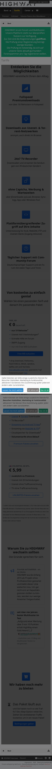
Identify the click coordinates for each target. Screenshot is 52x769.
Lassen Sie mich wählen (13, 390)
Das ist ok (45, 390)
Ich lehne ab (33, 390)
